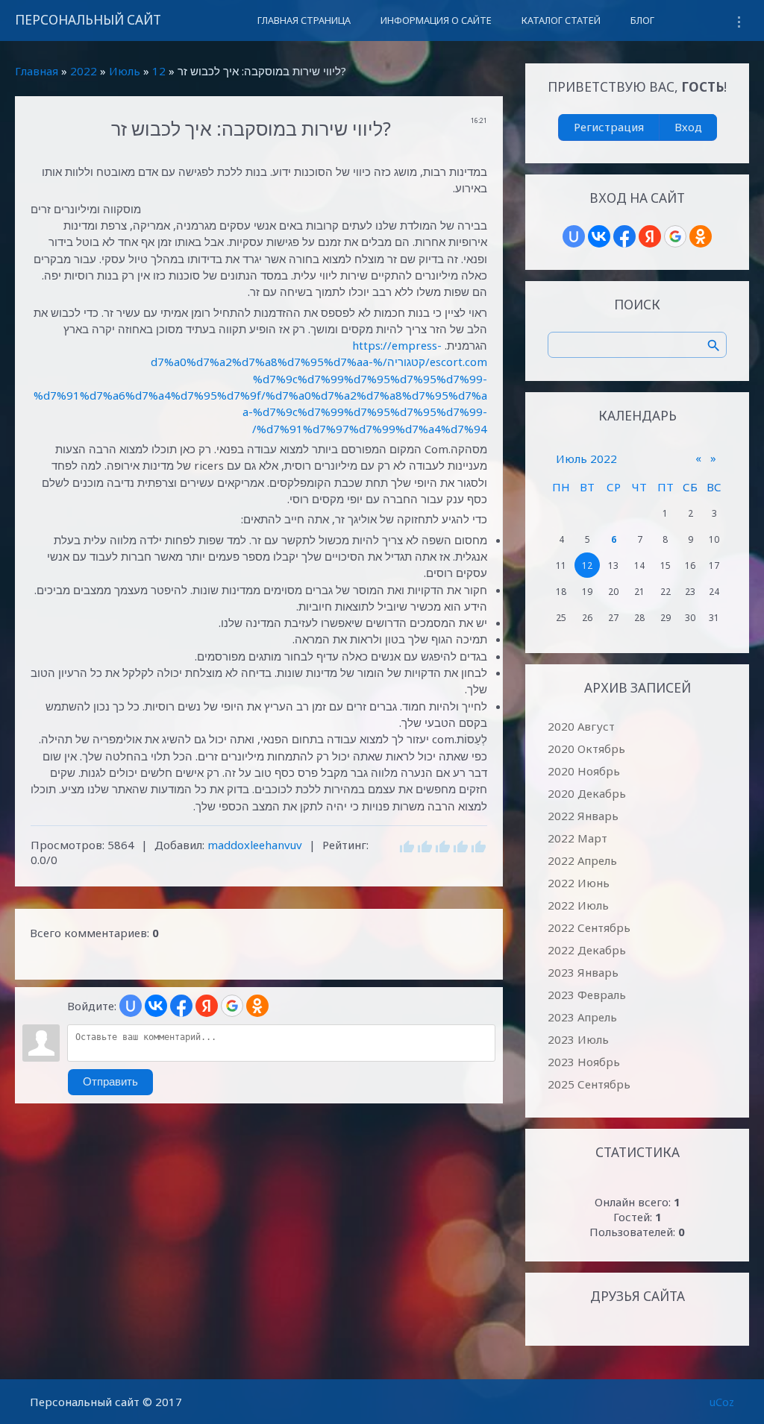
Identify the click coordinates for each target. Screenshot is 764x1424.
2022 (83, 70)
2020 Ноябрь (584, 770)
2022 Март (577, 838)
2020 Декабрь (587, 793)
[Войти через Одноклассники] (257, 1006)
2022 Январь (583, 815)
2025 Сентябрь (589, 1084)
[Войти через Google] (232, 1006)
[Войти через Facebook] (181, 1006)
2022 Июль (578, 905)
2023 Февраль (587, 994)
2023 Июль (578, 1039)
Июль (124, 70)
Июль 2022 (586, 458)
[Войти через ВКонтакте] (156, 1006)
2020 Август (581, 726)
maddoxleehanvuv (254, 844)
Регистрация (609, 126)
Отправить (110, 1082)
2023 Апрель (582, 1016)
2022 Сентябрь (589, 927)
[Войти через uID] (130, 1006)
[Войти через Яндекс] (206, 1006)
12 (159, 70)
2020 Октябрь (586, 748)
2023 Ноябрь (584, 1061)
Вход (688, 126)
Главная (36, 70)
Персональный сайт (88, 19)
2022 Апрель (582, 860)
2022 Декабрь (587, 949)
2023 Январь (583, 972)
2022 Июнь (579, 882)
